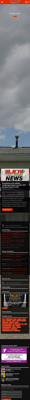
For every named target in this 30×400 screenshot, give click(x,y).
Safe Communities (6, 327)
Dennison (9, 320)
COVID (15, 319)
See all (4, 308)
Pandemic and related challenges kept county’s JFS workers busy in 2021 (14, 185)
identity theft (16, 324)
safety (14, 327)
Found (16, 322)
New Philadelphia (6, 325)
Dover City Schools (21, 320)
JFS (22, 324)
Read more (7, 209)
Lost (26, 324)
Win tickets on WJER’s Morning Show (13, 245)
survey (18, 327)
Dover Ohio (5, 322)
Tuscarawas (14, 328)
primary (18, 325)
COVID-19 (19, 319)
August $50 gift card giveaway (10, 247)
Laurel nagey (5, 254)
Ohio (13, 325)
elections (11, 322)
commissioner (9, 319)
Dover (13, 320)
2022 (3, 319)
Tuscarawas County (7, 330)
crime (3, 320)
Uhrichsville (17, 330)
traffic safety (5, 328)
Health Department (7, 324)
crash (24, 319)
